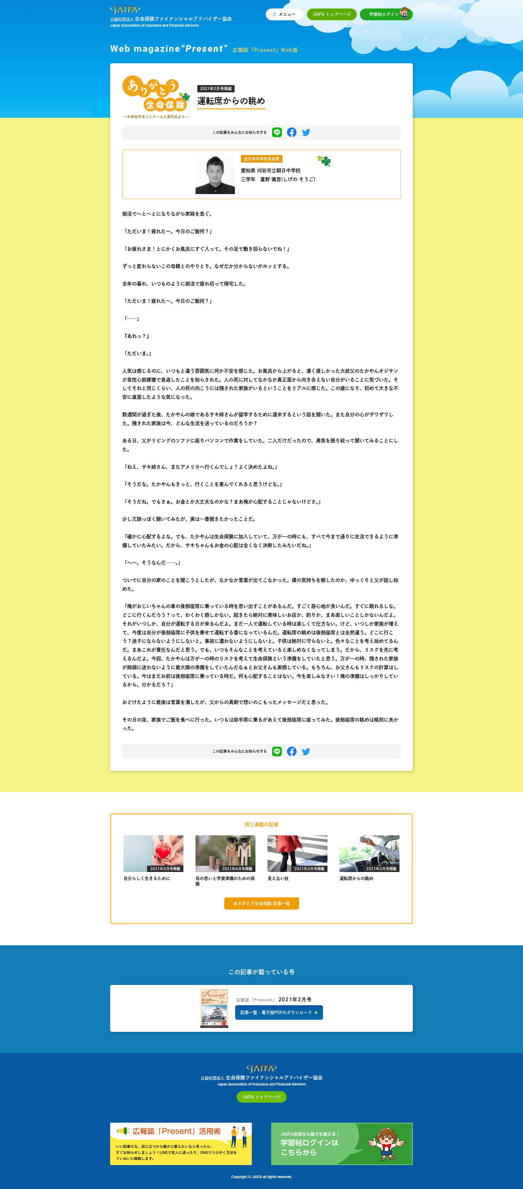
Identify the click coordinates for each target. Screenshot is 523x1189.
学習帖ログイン (384, 14)
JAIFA (332, 14)
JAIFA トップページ (261, 1097)
